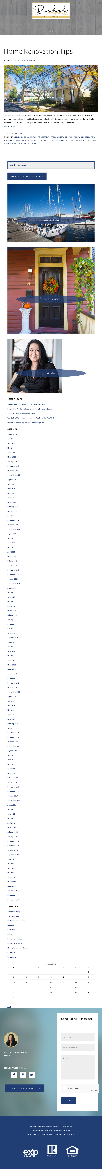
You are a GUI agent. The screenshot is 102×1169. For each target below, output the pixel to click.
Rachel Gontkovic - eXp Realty (51, 13)
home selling (37, 140)
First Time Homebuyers (16, 921)
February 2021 (12, 723)
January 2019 (12, 836)
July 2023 (10, 592)
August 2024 (12, 534)
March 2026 (11, 457)
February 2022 (12, 669)
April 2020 (11, 769)
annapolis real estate (38, 137)
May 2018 (10, 873)
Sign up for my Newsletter (27, 176)
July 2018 (10, 864)
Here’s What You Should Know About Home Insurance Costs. (29, 409)
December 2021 (13, 678)
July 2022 (10, 647)
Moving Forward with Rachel (17, 948)
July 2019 (10, 809)
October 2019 (12, 796)
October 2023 (12, 579)
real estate (64, 140)
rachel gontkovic (51, 140)
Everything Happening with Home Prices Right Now (26, 422)
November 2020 (13, 737)
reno (87, 140)
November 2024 (13, 520)
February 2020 (12, 778)
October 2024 (12, 525)
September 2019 (13, 800)
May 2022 (10, 656)
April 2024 (11, 552)
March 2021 (11, 719)
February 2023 (12, 615)
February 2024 (12, 561)
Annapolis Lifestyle (14, 912)
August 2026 (12, 434)
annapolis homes (21, 137)
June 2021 (11, 705)
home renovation (87, 137)
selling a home (30, 143)
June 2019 (11, 814)
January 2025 (12, 511)
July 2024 (10, 538)
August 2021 (12, 696)
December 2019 (13, 787)
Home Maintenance (14, 943)
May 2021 (10, 710)
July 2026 (10, 439)
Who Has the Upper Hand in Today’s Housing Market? (26, 404)
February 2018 (12, 886)
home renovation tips (12, 140)
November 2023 (13, 574)
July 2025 (10, 484)
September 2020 (13, 746)
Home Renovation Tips (38, 51)
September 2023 (13, 583)
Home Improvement (14, 939)
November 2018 (13, 845)
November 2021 (13, 683)
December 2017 (13, 895)
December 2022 (13, 624)
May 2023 (10, 601)
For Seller (18, 134)
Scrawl (73, 1134)
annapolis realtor (55, 137)
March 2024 (11, 556)
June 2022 (11, 651)
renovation (8, 143)
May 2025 (10, 493)
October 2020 (12, 742)
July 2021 (10, 701)
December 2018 (13, 841)
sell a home (18, 143)
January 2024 (12, 565)
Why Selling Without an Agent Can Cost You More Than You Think (30, 418)
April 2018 (11, 877)
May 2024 (10, 547)
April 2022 (11, 660)
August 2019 (12, 805)
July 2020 (10, 755)
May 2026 (10, 448)
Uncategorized (13, 957)
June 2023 (11, 597)
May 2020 (10, 764)
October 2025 (12, 470)
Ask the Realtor (13, 916)
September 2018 (13, 854)
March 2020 (11, 773)
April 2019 (11, 823)
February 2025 (12, 507)
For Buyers (11, 925)
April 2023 (11, 606)
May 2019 (10, 818)
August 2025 (12, 479)
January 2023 (12, 619)
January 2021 (12, 728)
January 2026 (12, 461)
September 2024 (13, 529)
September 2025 (13, 475)
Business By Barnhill (56, 1134)
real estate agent (77, 140)
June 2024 (11, 543)
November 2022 (13, 629)
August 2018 (12, 859)
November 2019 (13, 791)
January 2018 (12, 891)
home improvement (71, 137)
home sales (27, 140)
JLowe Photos (48, 1130)
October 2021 (12, 687)
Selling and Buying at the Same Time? (21, 413)
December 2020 (13, 733)
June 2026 (11, 443)
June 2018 (11, 868)
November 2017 (13, 900)
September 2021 (13, 692)
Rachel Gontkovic (16, 1052)
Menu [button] (53, 31)
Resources (11, 952)
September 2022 (13, 638)
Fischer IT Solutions (42, 1134)
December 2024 (13, 516)
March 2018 (11, 882)
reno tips (93, 140)
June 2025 (11, 488)
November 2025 (13, 466)
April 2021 (11, 714)
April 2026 (11, 452)
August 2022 (12, 642)
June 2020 (11, 760)
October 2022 (12, 633)
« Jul (9, 1007)
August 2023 (12, 588)
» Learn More (14, 126)
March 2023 (11, 610)
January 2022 (12, 674)
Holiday (10, 934)
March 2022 (11, 665)
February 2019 (12, 832)
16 (88, 982)
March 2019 (11, 827)
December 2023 (13, 570)
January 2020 (12, 782)
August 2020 (12, 751)
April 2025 (11, 498)
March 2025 (11, 502)
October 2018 (12, 850)
